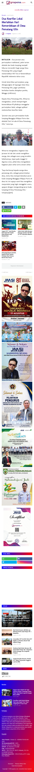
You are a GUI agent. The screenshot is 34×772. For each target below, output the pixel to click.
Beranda (4, 15)
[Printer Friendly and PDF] (6, 210)
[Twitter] (15, 207)
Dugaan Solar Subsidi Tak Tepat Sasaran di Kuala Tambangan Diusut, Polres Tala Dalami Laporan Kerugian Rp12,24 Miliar (22, 692)
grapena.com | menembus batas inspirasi (22, 769)
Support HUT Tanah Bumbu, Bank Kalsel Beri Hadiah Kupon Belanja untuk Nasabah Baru (9, 233)
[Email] (23, 207)
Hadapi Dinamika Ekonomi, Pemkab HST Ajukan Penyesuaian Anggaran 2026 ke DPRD (22, 660)
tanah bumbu (10, 15)
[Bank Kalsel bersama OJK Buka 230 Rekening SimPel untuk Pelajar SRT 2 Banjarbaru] (7, 632)
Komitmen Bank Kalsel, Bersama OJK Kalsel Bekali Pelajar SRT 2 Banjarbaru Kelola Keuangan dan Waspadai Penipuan (22, 650)
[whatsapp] (9, 558)
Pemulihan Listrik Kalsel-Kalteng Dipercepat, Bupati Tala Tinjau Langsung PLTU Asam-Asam (21, 702)
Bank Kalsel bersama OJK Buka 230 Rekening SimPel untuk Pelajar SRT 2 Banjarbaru (22, 631)
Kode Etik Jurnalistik (17, 765)
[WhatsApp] (19, 207)
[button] (2, 2)
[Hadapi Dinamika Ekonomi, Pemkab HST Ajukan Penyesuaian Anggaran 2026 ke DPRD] (7, 661)
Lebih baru (5, 272)
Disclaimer (10, 763)
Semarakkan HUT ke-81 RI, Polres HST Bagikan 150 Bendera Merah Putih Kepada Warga (22, 640)
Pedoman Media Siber (20, 763)
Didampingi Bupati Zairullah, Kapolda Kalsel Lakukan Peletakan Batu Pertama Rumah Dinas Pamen (9, 255)
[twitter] (9, 562)
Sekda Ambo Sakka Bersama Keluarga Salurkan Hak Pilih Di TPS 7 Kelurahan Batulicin (25, 232)
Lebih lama (28, 272)
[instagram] (24, 562)
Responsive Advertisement (17, 266)
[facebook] (24, 558)
